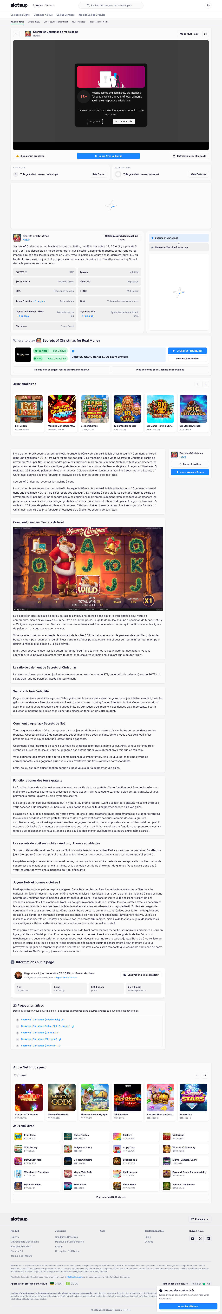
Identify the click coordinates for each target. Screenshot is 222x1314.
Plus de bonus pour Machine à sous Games (160, 369)
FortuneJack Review (187, 358)
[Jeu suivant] (205, 384)
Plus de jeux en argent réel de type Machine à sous (62, 369)
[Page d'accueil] (19, 5)
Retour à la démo (192, 464)
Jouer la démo (17, 22)
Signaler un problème (32, 156)
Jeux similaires (78, 22)
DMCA (74, 1283)
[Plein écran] (205, 34)
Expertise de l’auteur (66, 977)
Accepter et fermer (188, 1306)
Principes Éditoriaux (21, 1246)
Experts (15, 1237)
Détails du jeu (34, 22)
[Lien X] (200, 1238)
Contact (49, 5)
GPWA (58, 1283)
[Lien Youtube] (192, 1238)
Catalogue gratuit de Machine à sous (121, 237)
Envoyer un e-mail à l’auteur (143, 974)
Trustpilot (200, 1283)
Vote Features (198, 174)
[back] (16, 34)
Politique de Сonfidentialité (69, 1241)
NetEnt (26, 239)
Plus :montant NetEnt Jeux (111, 1197)
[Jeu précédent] (198, 384)
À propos (38, 5)
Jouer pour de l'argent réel (56, 22)
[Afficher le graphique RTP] (26, 272)
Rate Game (98, 174)
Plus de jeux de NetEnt (99, 22)
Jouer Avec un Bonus (110, 156)
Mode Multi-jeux (189, 33)
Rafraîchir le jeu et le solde (191, 156)
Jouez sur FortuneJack (189, 350)
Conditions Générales (66, 1237)
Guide (148, 1237)
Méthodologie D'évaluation (25, 1241)
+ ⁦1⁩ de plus (39, 301)
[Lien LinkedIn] (208, 1238)
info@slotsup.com (74, 1277)
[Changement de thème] (208, 5)
